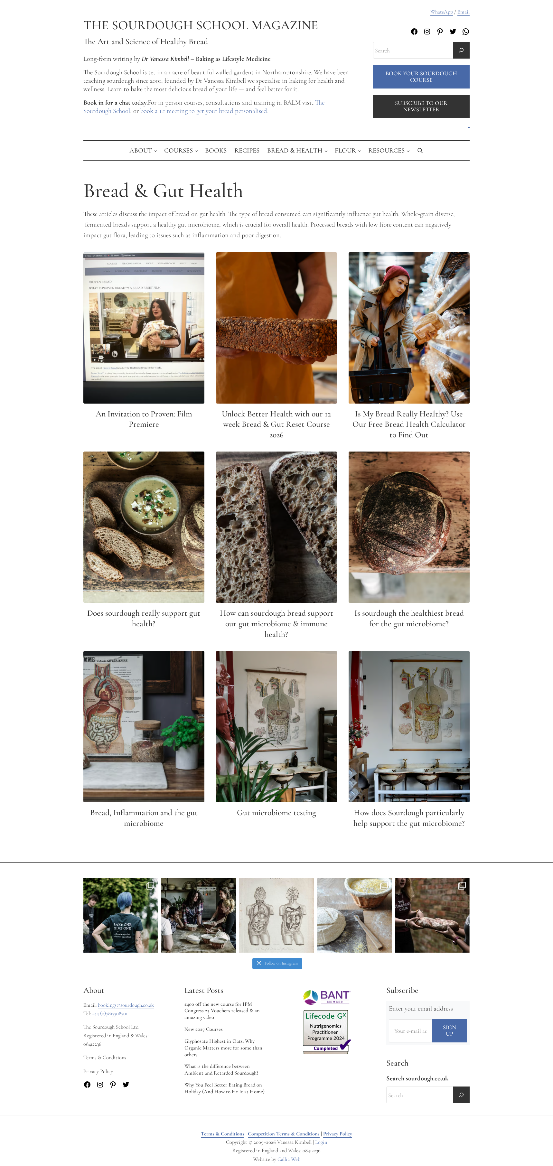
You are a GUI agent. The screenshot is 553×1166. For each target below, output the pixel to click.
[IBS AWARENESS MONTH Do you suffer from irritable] (276, 915)
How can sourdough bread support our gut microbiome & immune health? (276, 623)
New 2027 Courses (203, 1029)
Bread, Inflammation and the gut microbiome (144, 817)
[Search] (461, 50)
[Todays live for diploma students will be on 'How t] (120, 915)
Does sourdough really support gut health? (143, 618)
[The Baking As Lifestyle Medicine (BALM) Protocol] (432, 915)
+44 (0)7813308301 (109, 1013)
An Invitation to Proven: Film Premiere (144, 419)
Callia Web (288, 1159)
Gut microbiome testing (276, 812)
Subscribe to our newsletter (421, 106)
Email (463, 12)
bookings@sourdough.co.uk (126, 1005)
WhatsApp (441, 12)
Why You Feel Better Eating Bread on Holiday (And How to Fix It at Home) (224, 1088)
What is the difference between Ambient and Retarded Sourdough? (221, 1069)
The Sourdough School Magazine (200, 25)
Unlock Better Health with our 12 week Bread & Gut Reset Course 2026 (276, 424)
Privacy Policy (337, 1134)
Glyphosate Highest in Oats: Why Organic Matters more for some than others (223, 1048)
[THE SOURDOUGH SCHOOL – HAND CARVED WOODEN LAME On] (354, 915)
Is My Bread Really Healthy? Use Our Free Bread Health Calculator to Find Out (409, 424)
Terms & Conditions (222, 1134)
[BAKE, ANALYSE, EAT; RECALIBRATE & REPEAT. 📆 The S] (198, 915)
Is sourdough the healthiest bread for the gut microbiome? (409, 618)
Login (321, 1142)
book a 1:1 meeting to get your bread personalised (203, 111)
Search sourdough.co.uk (417, 1078)
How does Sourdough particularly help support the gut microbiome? (409, 817)
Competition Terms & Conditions (284, 1134)
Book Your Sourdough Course (421, 76)
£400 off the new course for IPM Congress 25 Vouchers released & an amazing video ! (222, 1011)
